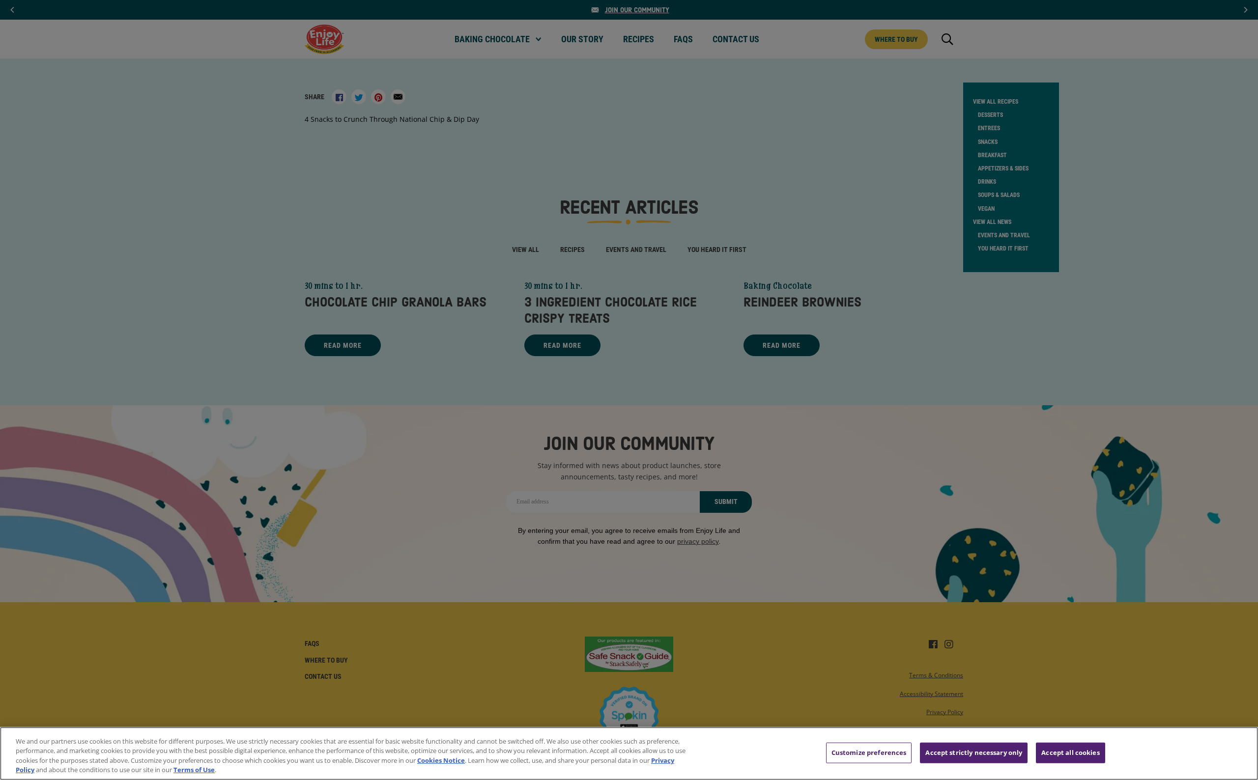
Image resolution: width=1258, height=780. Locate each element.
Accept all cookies (1070, 752)
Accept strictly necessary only (973, 752)
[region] (629, 753)
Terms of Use (194, 769)
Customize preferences (869, 752)
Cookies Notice (441, 760)
